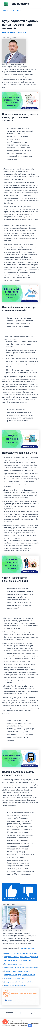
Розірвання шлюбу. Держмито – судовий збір (21, 957)
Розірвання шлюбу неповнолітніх (16, 978)
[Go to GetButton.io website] (5, 1026)
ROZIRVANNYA (20, 4)
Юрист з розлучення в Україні (15, 985)
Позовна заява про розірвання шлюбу (18, 960)
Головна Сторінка (8, 11)
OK (30, 1025)
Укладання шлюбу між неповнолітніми (18, 982)
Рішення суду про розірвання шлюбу (17, 971)
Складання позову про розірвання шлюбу (19, 975)
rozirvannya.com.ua (28, 948)
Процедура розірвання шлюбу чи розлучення (21, 968)
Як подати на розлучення (13, 964)
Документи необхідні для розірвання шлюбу (20, 953)
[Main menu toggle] (36, 4)
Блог (19, 11)
